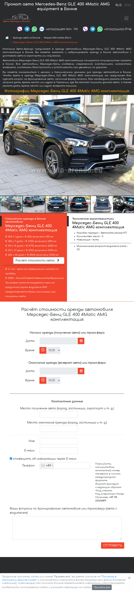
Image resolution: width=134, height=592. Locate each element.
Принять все (102, 587)
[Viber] (19, 29)
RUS (119, 5)
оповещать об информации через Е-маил (44, 458)
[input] (59, 341)
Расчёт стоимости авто (35, 260)
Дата (30, 341)
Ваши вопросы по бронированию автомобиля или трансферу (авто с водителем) (63, 510)
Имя (32, 441)
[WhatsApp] (34, 29)
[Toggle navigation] (126, 18)
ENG (128, 5)
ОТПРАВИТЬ (112, 545)
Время (29, 350)
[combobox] (47, 465)
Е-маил (29, 450)
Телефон (28, 465)
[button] (34, 204)
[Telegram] (27, 29)
